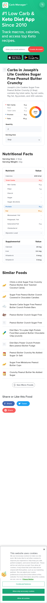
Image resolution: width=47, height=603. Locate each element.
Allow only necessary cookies (23, 591)
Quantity (9, 124)
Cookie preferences (23, 584)
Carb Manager (15, 5)
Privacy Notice (28, 579)
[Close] (44, 549)
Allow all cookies (23, 598)
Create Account (36, 49)
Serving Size (11, 135)
